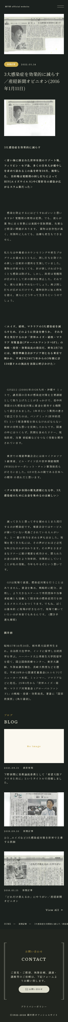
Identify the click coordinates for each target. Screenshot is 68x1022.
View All (52, 910)
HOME (7, 923)
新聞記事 (23, 923)
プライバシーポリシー (34, 1006)
